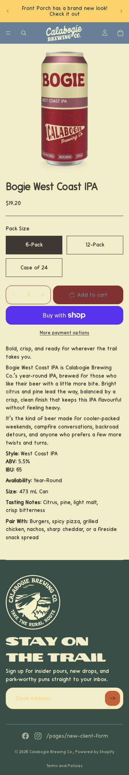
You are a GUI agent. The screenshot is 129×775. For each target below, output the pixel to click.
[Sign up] (112, 698)
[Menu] (8, 33)
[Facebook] (25, 736)
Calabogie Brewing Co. (51, 752)
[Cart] (120, 33)
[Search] (24, 33)
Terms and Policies (64, 766)
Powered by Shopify (94, 752)
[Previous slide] (8, 11)
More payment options (64, 332)
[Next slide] (121, 11)
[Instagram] (38, 736)
